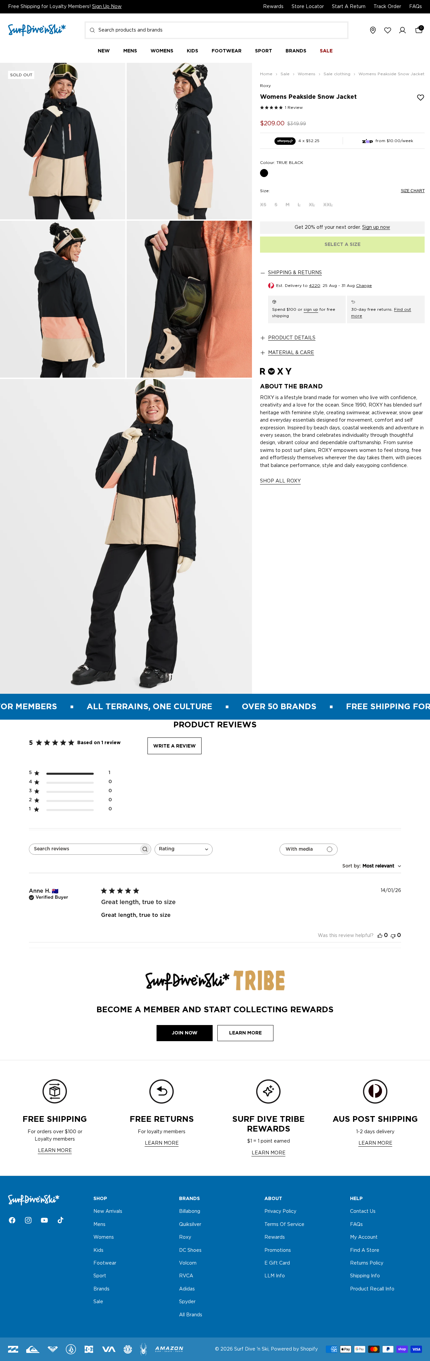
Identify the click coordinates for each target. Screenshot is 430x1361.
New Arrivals (107, 1211)
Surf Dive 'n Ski (251, 1349)
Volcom (188, 1263)
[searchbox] (84, 849)
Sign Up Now (107, 6)
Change (364, 286)
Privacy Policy (280, 1211)
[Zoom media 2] (189, 141)
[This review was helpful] (380, 935)
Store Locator (308, 6)
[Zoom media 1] (62, 141)
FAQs (415, 6)
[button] (402, 30)
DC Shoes (190, 1250)
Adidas (187, 1289)
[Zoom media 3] (62, 299)
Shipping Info (365, 1276)
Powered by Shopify (294, 1349)
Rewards (273, 6)
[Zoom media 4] (189, 299)
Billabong (189, 1211)
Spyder (187, 1302)
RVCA (186, 1276)
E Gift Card (277, 1263)
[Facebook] (12, 1220)
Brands (101, 1289)
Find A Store (364, 1250)
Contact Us (363, 1211)
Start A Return (349, 6)
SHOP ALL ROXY (280, 481)
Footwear (104, 1263)
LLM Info (274, 1276)
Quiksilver (190, 1224)
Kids (98, 1250)
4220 (314, 286)
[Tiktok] (60, 1220)
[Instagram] (28, 1220)
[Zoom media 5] (126, 536)
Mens (99, 1224)
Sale (98, 1302)
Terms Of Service (284, 1224)
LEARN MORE (55, 1150)
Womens (103, 1237)
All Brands (190, 1315)
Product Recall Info (372, 1289)
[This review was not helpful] (393, 935)
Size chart (413, 190)
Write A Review (174, 746)
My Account (364, 1237)
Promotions (277, 1250)
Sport (99, 1276)
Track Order (387, 6)
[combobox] (216, 30)
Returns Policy (366, 1263)
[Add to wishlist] (421, 97)
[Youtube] (44, 1220)
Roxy (265, 86)
